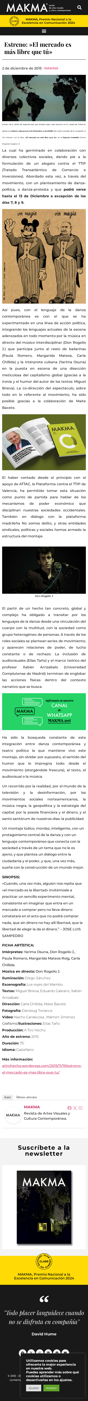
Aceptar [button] (51, 1388)
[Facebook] (69, 1107)
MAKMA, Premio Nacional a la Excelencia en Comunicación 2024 (48, 21)
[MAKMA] (13, 1115)
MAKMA (51, 68)
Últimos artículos (26, 1097)
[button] (79, 7)
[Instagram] (80, 1107)
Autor (7, 1097)
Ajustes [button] (34, 1388)
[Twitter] (75, 1107)
